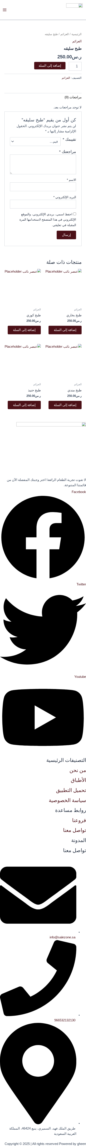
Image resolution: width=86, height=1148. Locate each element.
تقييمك (69, 139)
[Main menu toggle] (4, 9)
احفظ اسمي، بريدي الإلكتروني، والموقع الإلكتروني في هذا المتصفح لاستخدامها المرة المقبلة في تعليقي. (47, 219)
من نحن (77, 770)
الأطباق (78, 780)
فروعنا (79, 820)
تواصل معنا (74, 830)
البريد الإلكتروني (64, 197)
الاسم (71, 180)
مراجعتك (67, 151)
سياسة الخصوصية (67, 800)
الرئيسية (76, 34)
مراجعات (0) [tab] (73, 97)
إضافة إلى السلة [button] (65, 330)
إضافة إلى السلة (50, 65)
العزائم (64, 34)
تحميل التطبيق (71, 790)
